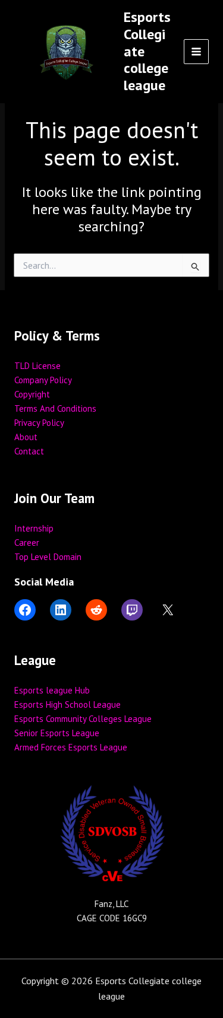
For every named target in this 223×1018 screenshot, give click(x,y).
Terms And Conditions (55, 408)
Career (26, 542)
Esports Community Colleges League (83, 718)
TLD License (37, 365)
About (25, 437)
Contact (29, 451)
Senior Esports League (56, 733)
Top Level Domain (47, 556)
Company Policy (43, 380)
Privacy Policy (39, 422)
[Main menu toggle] (196, 52)
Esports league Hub (52, 690)
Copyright (32, 394)
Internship (34, 528)
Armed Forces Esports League (70, 747)
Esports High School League (67, 704)
